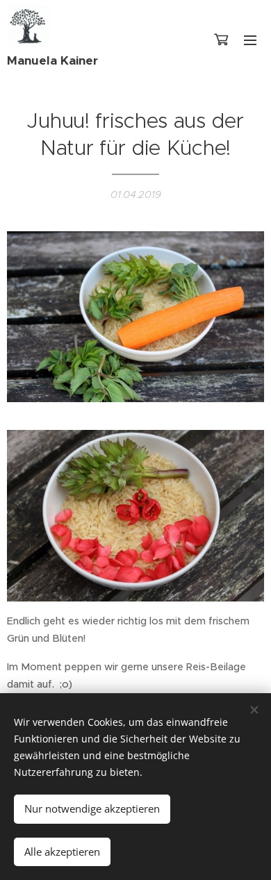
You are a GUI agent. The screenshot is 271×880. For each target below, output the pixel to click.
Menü (250, 39)
